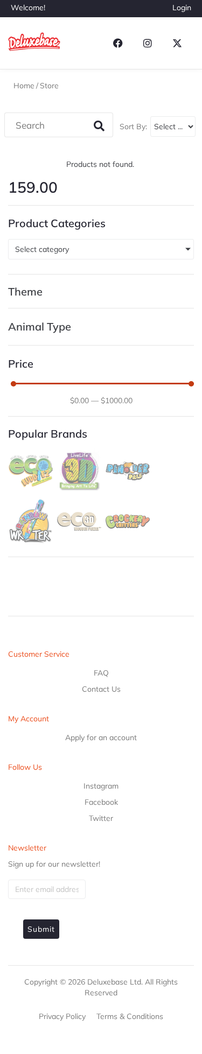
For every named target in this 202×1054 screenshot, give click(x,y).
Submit (41, 929)
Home (23, 85)
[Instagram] (147, 43)
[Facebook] (118, 43)
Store (49, 85)
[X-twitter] (177, 43)
